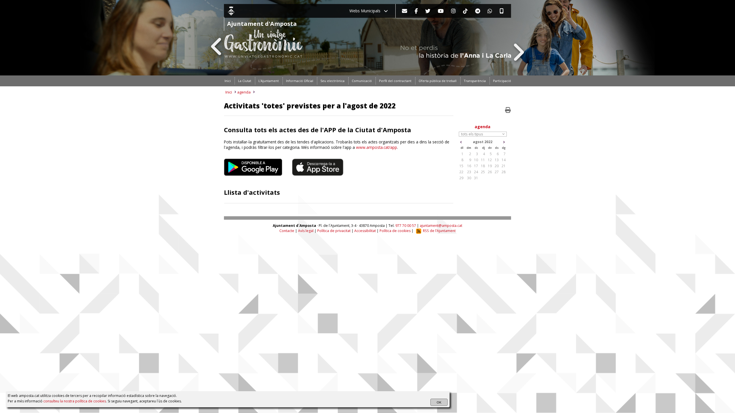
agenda (244, 92)
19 (490, 165)
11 (483, 159)
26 (490, 172)
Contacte (286, 230)
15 (461, 165)
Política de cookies (395, 230)
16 (469, 165)
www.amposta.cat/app (376, 147)
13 (497, 159)
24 (476, 172)
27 (497, 172)
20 (497, 165)
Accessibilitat (365, 230)
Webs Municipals (366, 11)
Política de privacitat (334, 230)
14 (504, 159)
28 (504, 172)
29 (461, 178)
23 (469, 172)
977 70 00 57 (405, 225)
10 (476, 159)
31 (476, 178)
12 (490, 159)
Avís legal (306, 230)
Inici (228, 92)
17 (476, 165)
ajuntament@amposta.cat (441, 225)
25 (483, 172)
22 (461, 172)
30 (469, 178)
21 (504, 165)
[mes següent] (504, 142)
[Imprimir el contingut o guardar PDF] (508, 110)
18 (483, 165)
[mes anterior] (461, 142)
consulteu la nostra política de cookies (74, 401)
